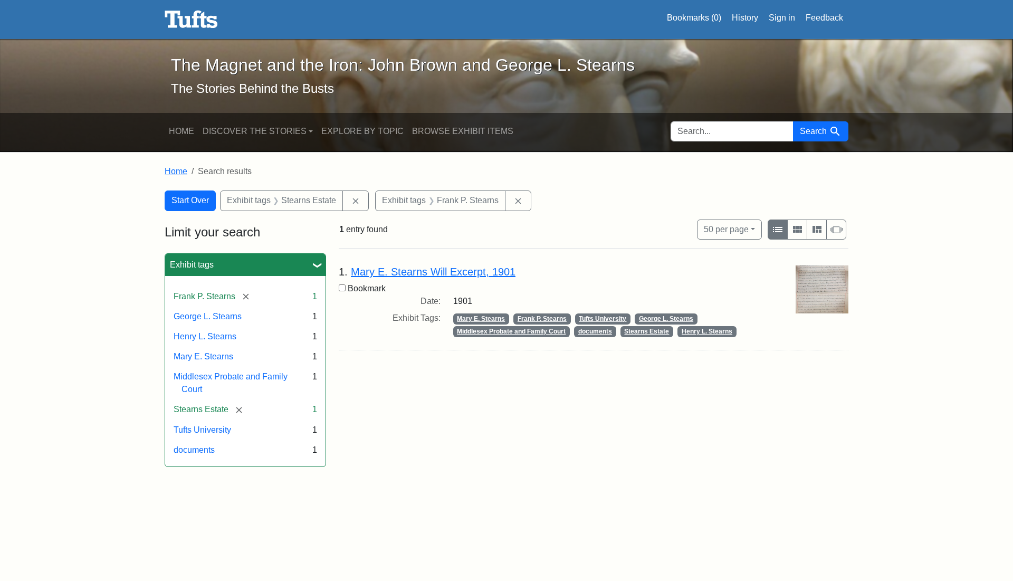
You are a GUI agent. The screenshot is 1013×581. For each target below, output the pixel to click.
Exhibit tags (192, 264)
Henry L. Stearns (205, 336)
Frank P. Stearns (542, 318)
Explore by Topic (362, 131)
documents (194, 449)
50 (726, 229)
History (745, 17)
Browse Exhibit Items (462, 131)
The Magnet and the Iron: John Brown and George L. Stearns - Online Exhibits (191, 19)
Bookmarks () (694, 17)
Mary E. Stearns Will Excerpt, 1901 (433, 272)
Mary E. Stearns (203, 356)
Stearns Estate (646, 331)
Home (181, 131)
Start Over (190, 200)
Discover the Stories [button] (255, 131)
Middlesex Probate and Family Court (511, 331)
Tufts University (202, 429)
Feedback (824, 17)
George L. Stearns (208, 316)
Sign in (782, 17)
